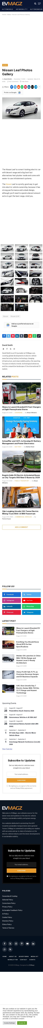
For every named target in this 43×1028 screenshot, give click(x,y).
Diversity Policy (7, 921)
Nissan (8, 184)
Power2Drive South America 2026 (21, 711)
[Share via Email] (32, 87)
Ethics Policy (6, 924)
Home (4, 14)
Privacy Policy (20, 788)
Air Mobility (21, 9)
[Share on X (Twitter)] (15, 87)
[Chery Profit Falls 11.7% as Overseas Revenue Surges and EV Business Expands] (8, 674)
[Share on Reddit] (18, 87)
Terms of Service (8, 928)
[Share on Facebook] (11, 87)
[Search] (35, 3)
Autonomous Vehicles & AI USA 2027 (23, 717)
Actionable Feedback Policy (12, 910)
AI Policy (5, 914)
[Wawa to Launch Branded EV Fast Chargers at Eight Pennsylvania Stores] (21, 393)
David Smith (8, 79)
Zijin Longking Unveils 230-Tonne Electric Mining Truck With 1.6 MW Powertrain (20, 512)
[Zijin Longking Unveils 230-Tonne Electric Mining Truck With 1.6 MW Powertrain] (21, 497)
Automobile (7, 9)
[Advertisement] (21, 41)
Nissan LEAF (15, 316)
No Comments (14, 81)
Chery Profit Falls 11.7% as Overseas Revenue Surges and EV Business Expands (27, 674)
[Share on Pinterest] (25, 87)
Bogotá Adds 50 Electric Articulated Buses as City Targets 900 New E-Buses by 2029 (21, 476)
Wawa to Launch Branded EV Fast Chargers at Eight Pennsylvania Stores (21, 408)
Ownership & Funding (9, 896)
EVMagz (31, 965)
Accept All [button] (22, 1023)
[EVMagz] (12, 3)
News (9, 14)
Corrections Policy (8, 903)
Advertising (24, 956)
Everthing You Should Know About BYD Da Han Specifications (27, 644)
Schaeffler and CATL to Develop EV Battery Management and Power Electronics (21, 442)
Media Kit (34, 956)
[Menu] (39, 3)
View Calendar (7, 749)
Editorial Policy (7, 900)
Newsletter (13, 959)
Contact (23, 959)
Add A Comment (21, 527)
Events (32, 959)
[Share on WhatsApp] (22, 87)
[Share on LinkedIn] (28, 87)
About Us (13, 956)
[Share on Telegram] (35, 87)
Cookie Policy (7, 917)
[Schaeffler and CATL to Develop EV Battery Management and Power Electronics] (21, 427)
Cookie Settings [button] (9, 1023)
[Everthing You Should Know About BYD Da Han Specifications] (8, 645)
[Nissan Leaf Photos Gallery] (21, 118)
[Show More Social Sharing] (39, 87)
